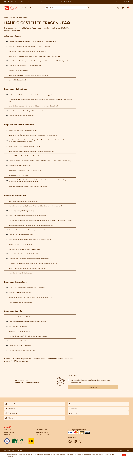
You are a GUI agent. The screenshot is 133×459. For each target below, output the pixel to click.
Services (44, 2)
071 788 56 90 (41, 429)
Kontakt (126, 2)
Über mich (91, 8)
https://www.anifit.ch (43, 435)
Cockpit (119, 2)
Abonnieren (93, 387)
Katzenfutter (34, 8)
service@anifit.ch (42, 432)
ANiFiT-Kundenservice (19, 361)
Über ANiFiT (8, 2)
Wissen (23, 2)
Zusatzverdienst (33, 2)
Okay (123, 455)
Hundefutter (23, 8)
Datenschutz (95, 380)
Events (17, 2)
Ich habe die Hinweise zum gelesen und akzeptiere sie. (90, 381)
